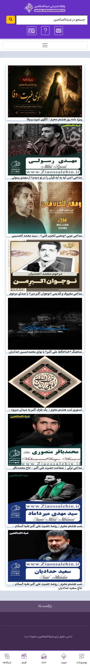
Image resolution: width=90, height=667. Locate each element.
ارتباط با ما (58, 31)
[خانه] (45, 8)
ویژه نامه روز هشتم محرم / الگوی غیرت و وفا (54, 119)
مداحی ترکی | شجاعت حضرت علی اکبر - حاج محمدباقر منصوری (47, 469)
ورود (32, 31)
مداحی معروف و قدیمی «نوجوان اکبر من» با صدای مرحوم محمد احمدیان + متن (45, 295)
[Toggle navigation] (45, 45)
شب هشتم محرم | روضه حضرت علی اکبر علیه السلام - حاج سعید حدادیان (47, 585)
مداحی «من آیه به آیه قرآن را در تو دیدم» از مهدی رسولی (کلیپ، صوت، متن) (47, 179)
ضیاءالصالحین (46, 637)
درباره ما (45, 31)
